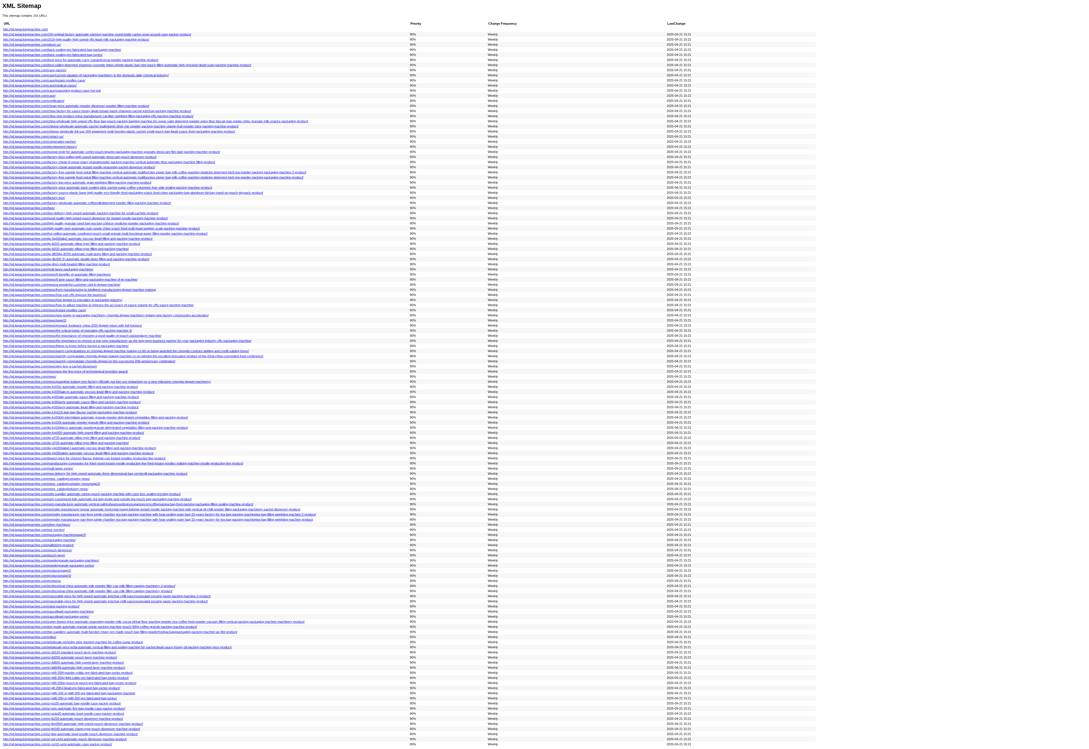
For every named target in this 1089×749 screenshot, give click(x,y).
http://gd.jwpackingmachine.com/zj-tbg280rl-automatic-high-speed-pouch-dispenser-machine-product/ (73, 723)
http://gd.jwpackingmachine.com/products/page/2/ (37, 570)
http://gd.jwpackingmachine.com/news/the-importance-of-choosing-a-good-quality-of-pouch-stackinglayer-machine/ (82, 335)
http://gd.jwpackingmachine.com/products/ (32, 580)
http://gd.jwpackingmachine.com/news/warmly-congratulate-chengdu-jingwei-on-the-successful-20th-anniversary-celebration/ (89, 361)
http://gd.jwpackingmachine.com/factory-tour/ (34, 197)
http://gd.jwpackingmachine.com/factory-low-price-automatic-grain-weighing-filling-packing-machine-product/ (77, 182)
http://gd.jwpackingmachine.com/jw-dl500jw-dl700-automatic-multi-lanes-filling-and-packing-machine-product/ (77, 254)
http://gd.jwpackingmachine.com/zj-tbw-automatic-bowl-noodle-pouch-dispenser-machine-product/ (70, 734)
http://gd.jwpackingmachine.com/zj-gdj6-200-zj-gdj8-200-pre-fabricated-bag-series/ (60, 698)
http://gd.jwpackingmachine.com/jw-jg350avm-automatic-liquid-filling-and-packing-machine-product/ (71, 407)
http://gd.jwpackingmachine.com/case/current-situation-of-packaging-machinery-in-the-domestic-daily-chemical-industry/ (86, 75)
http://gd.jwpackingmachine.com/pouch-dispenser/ (37, 550)
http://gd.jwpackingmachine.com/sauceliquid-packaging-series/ (46, 616)
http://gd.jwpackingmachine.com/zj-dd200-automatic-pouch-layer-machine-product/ (60, 657)
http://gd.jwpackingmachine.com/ (25, 29)
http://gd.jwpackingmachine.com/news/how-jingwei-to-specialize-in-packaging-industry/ (62, 300)
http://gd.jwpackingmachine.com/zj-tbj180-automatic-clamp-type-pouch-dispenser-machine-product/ (71, 729)
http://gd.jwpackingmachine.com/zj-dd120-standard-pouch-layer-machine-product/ (59, 652)
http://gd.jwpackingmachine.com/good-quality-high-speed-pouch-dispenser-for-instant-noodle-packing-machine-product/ (85, 218)
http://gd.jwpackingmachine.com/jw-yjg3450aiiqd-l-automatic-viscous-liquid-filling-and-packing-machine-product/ (79, 448)
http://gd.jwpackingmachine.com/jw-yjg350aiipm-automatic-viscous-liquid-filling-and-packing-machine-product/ (78, 453)
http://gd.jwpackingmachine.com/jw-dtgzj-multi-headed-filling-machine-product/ (56, 264)
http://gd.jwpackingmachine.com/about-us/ (32, 44)
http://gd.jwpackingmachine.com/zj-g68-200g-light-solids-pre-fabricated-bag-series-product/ (66, 677)
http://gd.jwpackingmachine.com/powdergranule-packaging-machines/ (51, 560)
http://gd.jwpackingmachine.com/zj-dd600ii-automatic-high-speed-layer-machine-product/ (64, 667)
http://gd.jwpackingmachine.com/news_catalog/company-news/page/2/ (51, 483)
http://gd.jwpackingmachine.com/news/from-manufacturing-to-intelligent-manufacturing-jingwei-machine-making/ (79, 289)
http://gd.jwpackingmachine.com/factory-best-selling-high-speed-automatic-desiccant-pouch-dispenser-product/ (80, 157)
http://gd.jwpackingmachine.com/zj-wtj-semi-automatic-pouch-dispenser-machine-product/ (65, 739)
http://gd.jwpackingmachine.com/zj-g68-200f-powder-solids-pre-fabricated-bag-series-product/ (68, 672)
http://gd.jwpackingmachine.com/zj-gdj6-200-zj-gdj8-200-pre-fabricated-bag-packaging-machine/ (69, 693)
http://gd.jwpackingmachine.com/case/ (29, 95)
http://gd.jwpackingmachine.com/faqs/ (29, 208)
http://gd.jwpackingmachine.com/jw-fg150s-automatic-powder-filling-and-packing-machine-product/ (70, 386)
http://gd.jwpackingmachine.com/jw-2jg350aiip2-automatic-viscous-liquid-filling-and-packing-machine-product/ (78, 238)
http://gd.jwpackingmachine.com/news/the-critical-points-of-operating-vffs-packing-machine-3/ (67, 330)
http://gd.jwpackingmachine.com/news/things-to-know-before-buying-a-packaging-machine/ (65, 346)
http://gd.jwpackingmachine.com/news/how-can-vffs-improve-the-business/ (54, 294)
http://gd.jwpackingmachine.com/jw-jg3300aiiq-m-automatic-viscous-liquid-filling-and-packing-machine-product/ (79, 392)
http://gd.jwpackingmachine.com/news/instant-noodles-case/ (44, 310)
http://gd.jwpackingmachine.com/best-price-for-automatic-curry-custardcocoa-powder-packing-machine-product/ (80, 60)
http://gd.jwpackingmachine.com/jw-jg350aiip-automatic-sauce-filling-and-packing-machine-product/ (71, 397)
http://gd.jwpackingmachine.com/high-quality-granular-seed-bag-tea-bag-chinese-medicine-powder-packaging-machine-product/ (91, 223)
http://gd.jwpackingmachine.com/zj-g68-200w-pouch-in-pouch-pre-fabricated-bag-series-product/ (69, 683)
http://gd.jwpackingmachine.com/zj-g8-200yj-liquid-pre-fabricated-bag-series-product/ (61, 688)
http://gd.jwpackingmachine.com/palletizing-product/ (38, 545)
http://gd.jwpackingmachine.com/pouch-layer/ (34, 555)
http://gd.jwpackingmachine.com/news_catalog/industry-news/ (45, 489)
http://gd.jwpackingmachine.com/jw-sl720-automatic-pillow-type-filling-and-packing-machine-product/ (71, 437)
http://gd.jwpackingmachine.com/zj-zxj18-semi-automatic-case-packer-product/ (57, 744)
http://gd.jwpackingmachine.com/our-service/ (34, 529)
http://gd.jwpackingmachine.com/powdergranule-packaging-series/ (48, 565)
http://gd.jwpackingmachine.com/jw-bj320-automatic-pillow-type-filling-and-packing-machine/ (66, 249)
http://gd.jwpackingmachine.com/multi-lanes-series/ (38, 468)
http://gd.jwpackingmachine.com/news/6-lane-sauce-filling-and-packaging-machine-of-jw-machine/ (70, 279)
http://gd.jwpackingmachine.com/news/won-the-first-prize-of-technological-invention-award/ (65, 371)
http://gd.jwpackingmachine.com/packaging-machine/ (39, 540)
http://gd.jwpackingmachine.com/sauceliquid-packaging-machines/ (48, 611)
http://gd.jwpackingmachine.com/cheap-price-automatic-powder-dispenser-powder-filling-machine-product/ (76, 106)
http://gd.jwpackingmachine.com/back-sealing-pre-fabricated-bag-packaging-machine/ (62, 49)
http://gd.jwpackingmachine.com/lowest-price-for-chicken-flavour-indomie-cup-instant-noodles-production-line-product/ (84, 458)
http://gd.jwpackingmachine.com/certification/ (33, 100)
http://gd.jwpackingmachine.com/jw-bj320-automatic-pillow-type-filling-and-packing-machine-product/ (71, 243)
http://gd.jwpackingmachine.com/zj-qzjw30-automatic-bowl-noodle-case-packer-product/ (63, 713)
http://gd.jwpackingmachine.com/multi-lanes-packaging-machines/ (48, 269)
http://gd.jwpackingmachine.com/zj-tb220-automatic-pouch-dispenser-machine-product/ (63, 718)
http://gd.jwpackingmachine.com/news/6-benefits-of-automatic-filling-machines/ (57, 274)
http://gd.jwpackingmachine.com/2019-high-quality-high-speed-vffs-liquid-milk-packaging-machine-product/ (76, 39)
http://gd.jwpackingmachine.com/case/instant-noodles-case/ (44, 80)
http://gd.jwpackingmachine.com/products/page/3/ (37, 575)
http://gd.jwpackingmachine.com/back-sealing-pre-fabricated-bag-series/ (53, 54)
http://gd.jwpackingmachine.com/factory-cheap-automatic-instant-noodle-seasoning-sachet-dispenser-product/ (79, 167)
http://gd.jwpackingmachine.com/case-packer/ (34, 70)
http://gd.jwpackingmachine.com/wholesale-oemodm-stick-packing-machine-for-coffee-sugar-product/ (73, 642)
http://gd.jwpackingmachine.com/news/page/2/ (34, 320)
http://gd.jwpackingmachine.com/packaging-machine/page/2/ (44, 534)
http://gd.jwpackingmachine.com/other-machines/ (36, 524)
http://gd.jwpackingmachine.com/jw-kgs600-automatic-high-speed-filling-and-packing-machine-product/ (73, 432)
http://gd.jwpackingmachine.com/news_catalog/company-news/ (46, 478)
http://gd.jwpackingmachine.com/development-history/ (40, 146)
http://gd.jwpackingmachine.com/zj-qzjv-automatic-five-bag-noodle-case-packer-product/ (64, 708)
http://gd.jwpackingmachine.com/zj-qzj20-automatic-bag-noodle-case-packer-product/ (62, 703)
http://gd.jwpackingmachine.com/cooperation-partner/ (39, 141)
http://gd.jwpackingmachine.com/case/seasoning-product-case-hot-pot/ (52, 90)
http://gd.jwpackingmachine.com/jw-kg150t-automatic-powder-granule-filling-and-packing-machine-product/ (76, 422)
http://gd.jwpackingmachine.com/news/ (29, 376)
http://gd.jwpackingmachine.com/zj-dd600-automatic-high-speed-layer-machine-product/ (63, 662)
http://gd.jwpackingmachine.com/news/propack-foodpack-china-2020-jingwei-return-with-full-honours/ (72, 325)
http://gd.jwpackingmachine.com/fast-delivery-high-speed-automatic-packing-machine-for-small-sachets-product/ (80, 213)
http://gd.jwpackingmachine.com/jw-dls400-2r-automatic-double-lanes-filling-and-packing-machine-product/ (76, 259)
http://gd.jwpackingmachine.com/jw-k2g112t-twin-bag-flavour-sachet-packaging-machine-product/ (70, 412)
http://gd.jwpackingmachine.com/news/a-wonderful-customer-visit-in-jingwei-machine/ (61, 284)
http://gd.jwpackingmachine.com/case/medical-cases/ (40, 85)
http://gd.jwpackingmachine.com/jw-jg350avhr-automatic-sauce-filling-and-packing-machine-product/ (72, 402)
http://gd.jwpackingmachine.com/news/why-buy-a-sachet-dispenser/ (50, 366)
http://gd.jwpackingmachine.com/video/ (29, 637)
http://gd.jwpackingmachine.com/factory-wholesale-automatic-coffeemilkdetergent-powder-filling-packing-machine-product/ (87, 203)
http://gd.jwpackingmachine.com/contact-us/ (33, 136)
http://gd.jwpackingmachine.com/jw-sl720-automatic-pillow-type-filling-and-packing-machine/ (66, 443)
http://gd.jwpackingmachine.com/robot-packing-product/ (41, 606)
